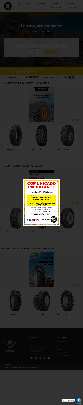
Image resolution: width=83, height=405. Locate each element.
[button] (57, 181)
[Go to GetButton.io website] (79, 403)
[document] (41, 202)
